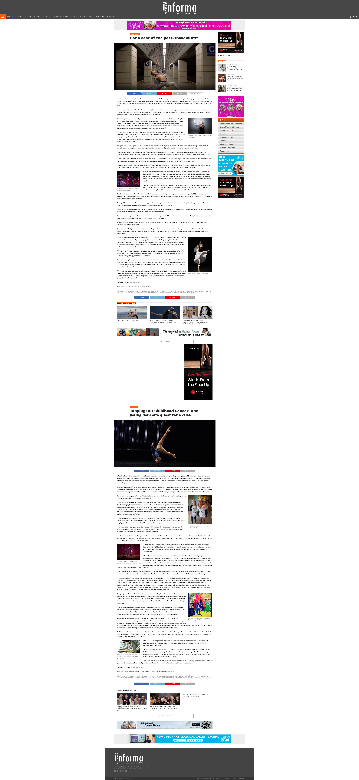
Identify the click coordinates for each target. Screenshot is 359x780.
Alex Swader (144, 675)
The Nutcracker (188, 292)
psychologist (168, 292)
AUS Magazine (99, 16)
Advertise (77, 16)
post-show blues (156, 292)
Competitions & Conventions (231, 123)
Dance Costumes (226, 137)
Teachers (223, 141)
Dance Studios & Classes (229, 127)
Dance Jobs (224, 151)
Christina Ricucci (171, 676)
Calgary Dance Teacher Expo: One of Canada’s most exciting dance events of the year (132, 708)
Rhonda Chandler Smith (192, 677)
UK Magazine (111, 16)
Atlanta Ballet (187, 290)
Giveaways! (28, 16)
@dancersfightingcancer (177, 663)
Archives (233, 778)
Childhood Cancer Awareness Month (135, 676)
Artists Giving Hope (197, 675)
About (218, 778)
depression (164, 291)
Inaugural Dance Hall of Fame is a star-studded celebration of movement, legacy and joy (164, 708)
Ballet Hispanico (200, 290)
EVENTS (18, 16)
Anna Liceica (177, 290)
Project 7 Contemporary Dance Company (169, 677)
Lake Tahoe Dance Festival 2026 (128, 320)
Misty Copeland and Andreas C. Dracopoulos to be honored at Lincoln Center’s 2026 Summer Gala (196, 322)
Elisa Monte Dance (175, 291)
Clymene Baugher (141, 291)
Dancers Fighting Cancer (187, 676)
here (161, 663)
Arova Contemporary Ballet (179, 675)
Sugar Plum (178, 292)
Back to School (225, 130)
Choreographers (226, 144)
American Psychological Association (159, 290)
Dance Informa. (135, 282)
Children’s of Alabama (157, 676)
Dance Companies (227, 148)
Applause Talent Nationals (158, 675)
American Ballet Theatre (137, 290)
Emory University (189, 291)
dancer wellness (154, 291)
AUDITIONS (10, 16)
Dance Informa (122, 601)
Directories (88, 16)
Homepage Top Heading (125, 677)
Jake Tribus (138, 677)
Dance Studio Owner (53, 16)
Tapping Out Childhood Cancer (139, 679)
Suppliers (223, 134)
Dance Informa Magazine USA (205, 778)
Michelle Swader (148, 677)
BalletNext (121, 291)
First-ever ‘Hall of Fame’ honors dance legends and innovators (195, 695)
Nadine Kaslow (129, 292)
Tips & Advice (38, 16)
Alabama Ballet (133, 675)
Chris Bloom (130, 291)
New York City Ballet (142, 292)
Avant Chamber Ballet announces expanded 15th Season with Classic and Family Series (163, 322)
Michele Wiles (200, 291)
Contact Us (67, 16)
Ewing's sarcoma (202, 676)
